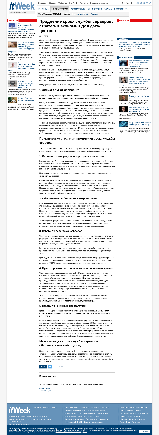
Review (130, 416)
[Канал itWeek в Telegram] (140, 3)
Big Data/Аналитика (71, 407)
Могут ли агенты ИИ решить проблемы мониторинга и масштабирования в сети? (140, 124)
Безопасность (121, 9)
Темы (122, 422)
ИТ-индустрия (95, 9)
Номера (123, 416)
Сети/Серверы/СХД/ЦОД (18, 12)
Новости (42, 3)
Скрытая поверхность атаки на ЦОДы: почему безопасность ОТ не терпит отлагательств (139, 63)
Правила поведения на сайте (18, 424)
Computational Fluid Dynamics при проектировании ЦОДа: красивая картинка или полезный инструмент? (134, 81)
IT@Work (73, 3)
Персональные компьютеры (74, 419)
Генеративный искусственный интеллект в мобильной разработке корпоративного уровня (21, 66)
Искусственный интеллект (87, 413)
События (62, 3)
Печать (43, 367)
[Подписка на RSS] (150, 3)
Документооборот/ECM (72, 410)
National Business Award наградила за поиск (26, 100)
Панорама (13, 20)
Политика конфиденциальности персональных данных (27, 416)
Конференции (143, 413)
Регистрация (44, 388)
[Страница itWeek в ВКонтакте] (143, 3)
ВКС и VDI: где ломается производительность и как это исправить (139, 109)
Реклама (84, 3)
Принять (145, 431)
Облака (108, 9)
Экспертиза (124, 413)
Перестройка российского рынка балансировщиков (139, 97)
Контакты (54, 407)
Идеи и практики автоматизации (93, 410)
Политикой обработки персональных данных (71, 432)
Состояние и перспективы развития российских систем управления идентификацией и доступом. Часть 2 (21, 27)
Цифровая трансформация (93, 422)
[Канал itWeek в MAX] (137, 3)
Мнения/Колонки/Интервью (130, 407)
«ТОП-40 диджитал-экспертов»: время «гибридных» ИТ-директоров (26, 84)
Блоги (128, 422)
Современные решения (137, 419)
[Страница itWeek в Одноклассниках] (147, 3)
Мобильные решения (85, 416)
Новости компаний (80, 14)
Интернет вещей (70, 413)
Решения (94, 14)
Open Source (84, 407)
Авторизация (45, 390)
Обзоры (52, 3)
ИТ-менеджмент (70, 416)
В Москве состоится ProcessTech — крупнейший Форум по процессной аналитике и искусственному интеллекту (135, 44)
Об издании (37, 407)
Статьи (67, 14)
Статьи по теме (126, 57)
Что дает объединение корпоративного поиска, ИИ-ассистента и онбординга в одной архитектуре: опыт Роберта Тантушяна (22, 47)
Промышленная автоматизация (97, 419)
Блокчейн (105, 407)
